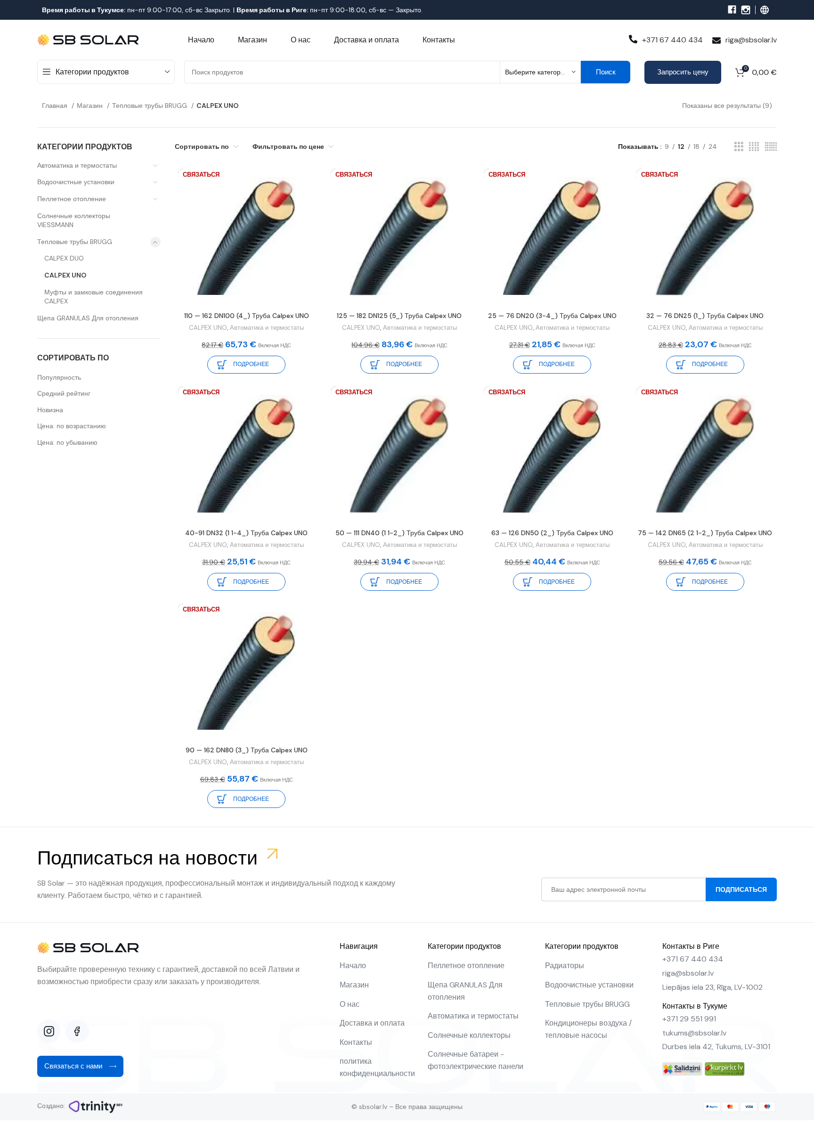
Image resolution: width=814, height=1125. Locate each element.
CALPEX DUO (64, 258)
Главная (55, 105)
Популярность (59, 377)
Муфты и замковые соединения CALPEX (93, 297)
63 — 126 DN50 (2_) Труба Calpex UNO (552, 533)
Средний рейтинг (63, 393)
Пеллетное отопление (71, 199)
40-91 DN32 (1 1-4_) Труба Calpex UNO (246, 533)
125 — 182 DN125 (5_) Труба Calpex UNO (399, 315)
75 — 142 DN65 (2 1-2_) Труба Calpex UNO (705, 533)
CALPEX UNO (65, 275)
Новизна (50, 410)
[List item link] (379, 966)
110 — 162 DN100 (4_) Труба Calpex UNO (246, 315)
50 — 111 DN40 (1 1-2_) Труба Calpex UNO (399, 533)
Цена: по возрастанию (71, 426)
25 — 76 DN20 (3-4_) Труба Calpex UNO (552, 315)
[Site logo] (89, 39)
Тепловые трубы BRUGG (150, 105)
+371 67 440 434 (672, 40)
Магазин (91, 105)
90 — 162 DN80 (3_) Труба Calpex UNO (247, 750)
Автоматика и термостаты (77, 165)
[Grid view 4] (754, 147)
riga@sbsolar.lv (751, 40)
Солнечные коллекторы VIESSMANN (73, 220)
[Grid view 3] (738, 147)
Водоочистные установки (75, 182)
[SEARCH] (605, 72)
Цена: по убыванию (67, 442)
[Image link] (682, 1068)
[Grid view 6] (771, 147)
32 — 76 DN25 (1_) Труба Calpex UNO (705, 315)
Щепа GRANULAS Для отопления (87, 318)
